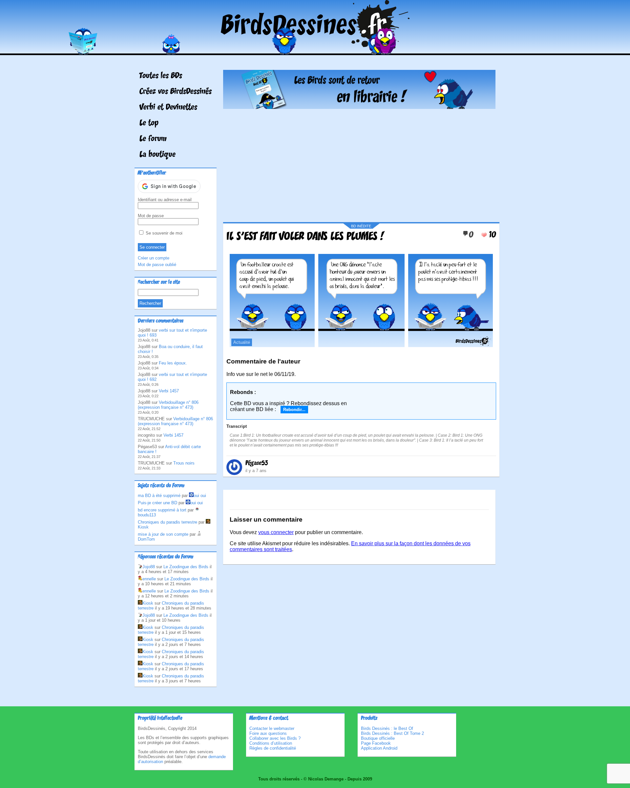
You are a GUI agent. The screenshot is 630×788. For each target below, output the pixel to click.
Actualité (241, 342)
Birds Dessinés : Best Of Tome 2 (392, 733)
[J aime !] (484, 235)
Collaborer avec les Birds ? (275, 738)
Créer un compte (153, 258)
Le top (148, 123)
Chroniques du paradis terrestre (167, 522)
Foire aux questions (268, 733)
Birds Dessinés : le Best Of (387, 728)
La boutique (157, 155)
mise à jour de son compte (163, 534)
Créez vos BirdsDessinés (175, 92)
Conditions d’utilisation (270, 743)
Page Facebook (376, 743)
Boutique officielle (378, 738)
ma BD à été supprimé (159, 495)
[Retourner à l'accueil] (315, 50)
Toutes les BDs (160, 76)
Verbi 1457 (169, 390)
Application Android (379, 748)
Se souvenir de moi (163, 233)
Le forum (153, 139)
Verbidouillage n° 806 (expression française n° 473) (168, 405)
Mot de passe (151, 215)
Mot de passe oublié (157, 264)
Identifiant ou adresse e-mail (165, 199)
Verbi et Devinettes (168, 108)
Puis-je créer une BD (157, 502)
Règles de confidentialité (272, 748)
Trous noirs (184, 463)
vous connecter (276, 532)
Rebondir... (294, 409)
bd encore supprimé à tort (162, 510)
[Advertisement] (359, 163)
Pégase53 (256, 463)
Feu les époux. (173, 363)
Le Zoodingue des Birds (185, 566)
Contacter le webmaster (271, 728)
